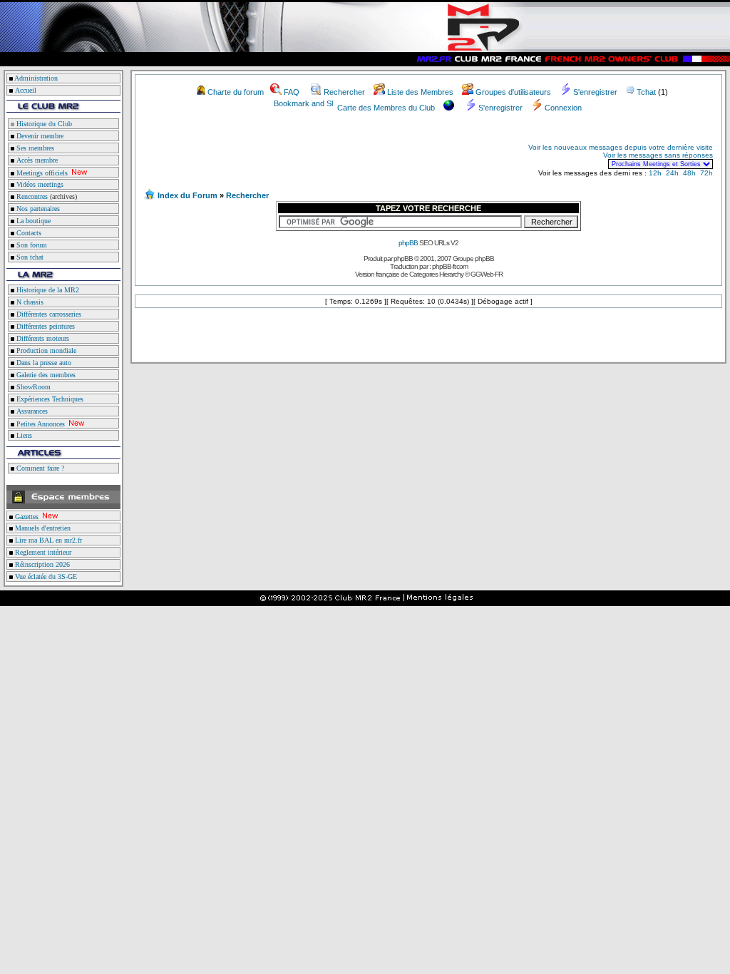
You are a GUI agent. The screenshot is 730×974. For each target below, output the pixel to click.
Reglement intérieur (42, 552)
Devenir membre (38, 136)
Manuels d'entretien (42, 528)
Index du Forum (187, 195)
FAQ (291, 92)
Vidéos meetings (38, 184)
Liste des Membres (420, 92)
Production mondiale (45, 350)
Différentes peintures (44, 326)
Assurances (31, 411)
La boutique (32, 221)
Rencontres (31, 196)
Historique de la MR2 (46, 290)
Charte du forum (235, 92)
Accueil (25, 90)
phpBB (408, 243)
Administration (36, 78)
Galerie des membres (45, 375)
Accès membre (36, 160)
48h (689, 173)
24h (672, 173)
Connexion (563, 107)
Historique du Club (43, 124)
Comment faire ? (39, 468)
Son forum (30, 245)
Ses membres (34, 148)
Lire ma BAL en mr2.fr (47, 540)
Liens (23, 435)
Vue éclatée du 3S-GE (45, 576)
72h (706, 173)
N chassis (28, 302)
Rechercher (344, 92)
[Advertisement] (311, 155)
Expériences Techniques (48, 399)
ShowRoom (32, 387)
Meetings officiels (41, 173)
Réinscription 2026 (41, 564)
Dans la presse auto (42, 362)
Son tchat (28, 257)
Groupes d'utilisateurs (513, 92)
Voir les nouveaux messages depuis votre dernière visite (620, 147)
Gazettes (25, 517)
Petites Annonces (39, 424)
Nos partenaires (37, 208)
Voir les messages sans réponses (658, 155)
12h (655, 173)
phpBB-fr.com (450, 266)
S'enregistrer (595, 92)
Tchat (646, 92)
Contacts (27, 233)
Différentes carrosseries (47, 314)
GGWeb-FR (487, 274)
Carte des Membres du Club (386, 107)
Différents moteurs (41, 338)
